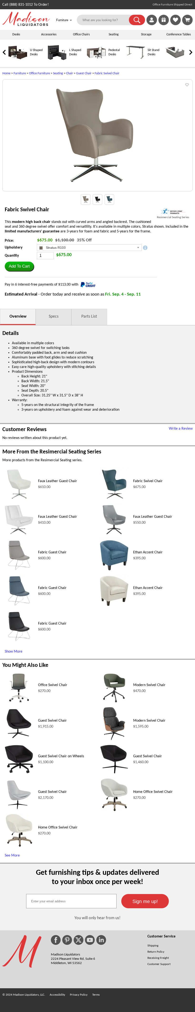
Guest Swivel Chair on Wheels (61, 756)
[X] (78, 940)
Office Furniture (39, 73)
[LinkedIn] (101, 940)
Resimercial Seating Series (173, 217)
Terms (96, 994)
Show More (13, 652)
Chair (69, 73)
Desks (16, 34)
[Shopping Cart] (187, 20)
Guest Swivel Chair (52, 721)
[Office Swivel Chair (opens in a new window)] (19, 704)
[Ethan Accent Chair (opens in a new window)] (114, 571)
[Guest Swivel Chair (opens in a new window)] (19, 739)
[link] (187, 20)
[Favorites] (175, 24)
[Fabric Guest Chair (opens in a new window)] (19, 571)
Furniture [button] (64, 20)
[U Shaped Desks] (17, 61)
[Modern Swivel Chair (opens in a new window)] (114, 704)
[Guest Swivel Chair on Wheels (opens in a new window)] (19, 775)
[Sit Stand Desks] (135, 61)
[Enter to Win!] (163, 24)
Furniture (20, 73)
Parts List (89, 316)
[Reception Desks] (174, 61)
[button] (137, 20)
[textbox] (71, 901)
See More (12, 855)
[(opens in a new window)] (173, 211)
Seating (114, 34)
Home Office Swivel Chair (153, 792)
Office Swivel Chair (52, 685)
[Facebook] (56, 940)
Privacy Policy (79, 994)
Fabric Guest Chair (52, 552)
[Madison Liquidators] (26, 25)
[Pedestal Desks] (96, 61)
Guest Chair (84, 73)
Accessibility (57, 994)
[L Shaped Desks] (57, 61)
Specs (53, 316)
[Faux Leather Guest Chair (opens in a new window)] (19, 500)
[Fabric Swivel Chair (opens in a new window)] (114, 500)
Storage (146, 34)
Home (6, 73)
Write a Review (181, 429)
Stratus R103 (55, 247)
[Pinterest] (67, 940)
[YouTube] (90, 940)
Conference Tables (178, 34)
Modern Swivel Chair (149, 685)
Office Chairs (81, 34)
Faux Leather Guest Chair (57, 481)
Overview (18, 316)
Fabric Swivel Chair (107, 73)
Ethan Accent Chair (148, 552)
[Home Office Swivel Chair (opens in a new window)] (114, 810)
